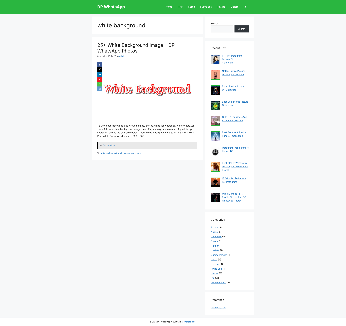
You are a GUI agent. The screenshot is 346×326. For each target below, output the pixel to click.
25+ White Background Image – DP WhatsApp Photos (136, 48)
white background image (129, 153)
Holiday (215, 264)
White (112, 145)
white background (108, 153)
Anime (214, 232)
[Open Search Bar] (245, 7)
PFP (180, 6)
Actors (214, 227)
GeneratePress (189, 321)
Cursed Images (219, 255)
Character (216, 236)
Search (214, 23)
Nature (221, 6)
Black (216, 245)
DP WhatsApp (111, 6)
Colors (235, 6)
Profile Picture (218, 282)
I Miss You (206, 6)
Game (191, 6)
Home (169, 6)
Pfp (212, 278)
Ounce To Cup (218, 307)
